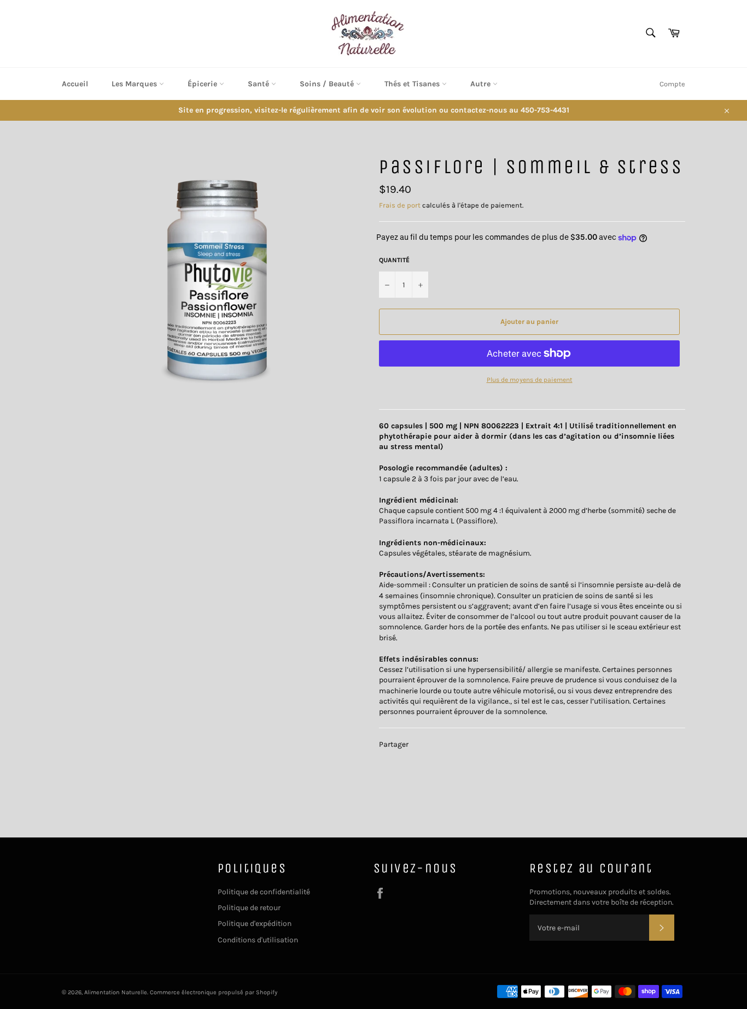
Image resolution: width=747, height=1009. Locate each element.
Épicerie (203, 83)
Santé (259, 83)
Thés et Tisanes (413, 83)
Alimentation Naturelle (115, 992)
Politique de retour (249, 907)
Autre (481, 83)
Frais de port (400, 205)
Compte (672, 84)
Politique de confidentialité (264, 891)
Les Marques (135, 83)
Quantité (394, 260)
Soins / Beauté (328, 83)
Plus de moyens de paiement (530, 379)
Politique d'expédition (254, 923)
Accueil (75, 83)
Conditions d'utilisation (258, 940)
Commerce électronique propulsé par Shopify (213, 992)
